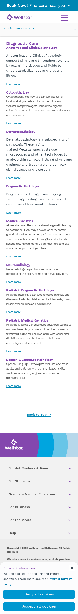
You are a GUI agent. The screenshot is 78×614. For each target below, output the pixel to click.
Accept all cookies (39, 606)
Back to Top (37, 415)
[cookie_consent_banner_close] (72, 568)
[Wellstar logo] (19, 17)
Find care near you (37, 5)
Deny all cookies (39, 594)
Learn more (13, 84)
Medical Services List (19, 28)
